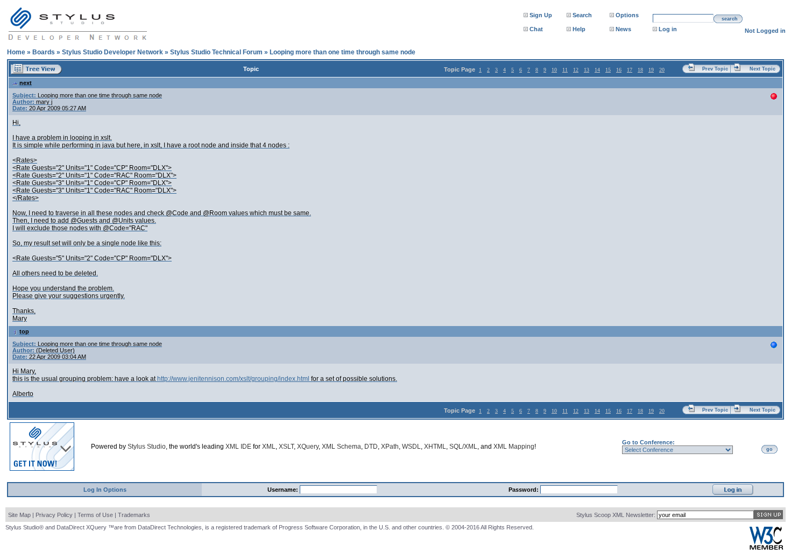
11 (565, 70)
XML (269, 446)
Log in (668, 29)
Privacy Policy (54, 515)
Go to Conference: (648, 442)
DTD (371, 446)
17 (629, 70)
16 (619, 70)
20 (662, 70)
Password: (524, 489)
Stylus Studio (147, 446)
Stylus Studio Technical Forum (216, 52)
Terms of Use (95, 515)
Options (627, 15)
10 (554, 70)
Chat (536, 29)
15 (608, 70)
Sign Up (540, 15)
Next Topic (762, 69)
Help (579, 29)
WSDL (411, 446)
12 (575, 70)
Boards (43, 52)
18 (640, 70)
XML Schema (341, 446)
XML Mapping (513, 446)
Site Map (19, 515)
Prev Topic (715, 69)
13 (586, 70)
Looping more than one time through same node (342, 52)
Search (582, 15)
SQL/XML (463, 446)
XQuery (308, 446)
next (25, 83)
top (24, 331)
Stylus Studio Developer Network (112, 52)
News (623, 29)
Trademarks (134, 515)
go (769, 449)
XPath (390, 446)
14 (597, 70)
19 (651, 70)
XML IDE (238, 446)
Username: (283, 489)
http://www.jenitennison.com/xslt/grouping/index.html (233, 379)
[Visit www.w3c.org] (766, 547)
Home (16, 52)
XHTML (435, 446)
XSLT (286, 446)
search (730, 19)
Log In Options (104, 489)
